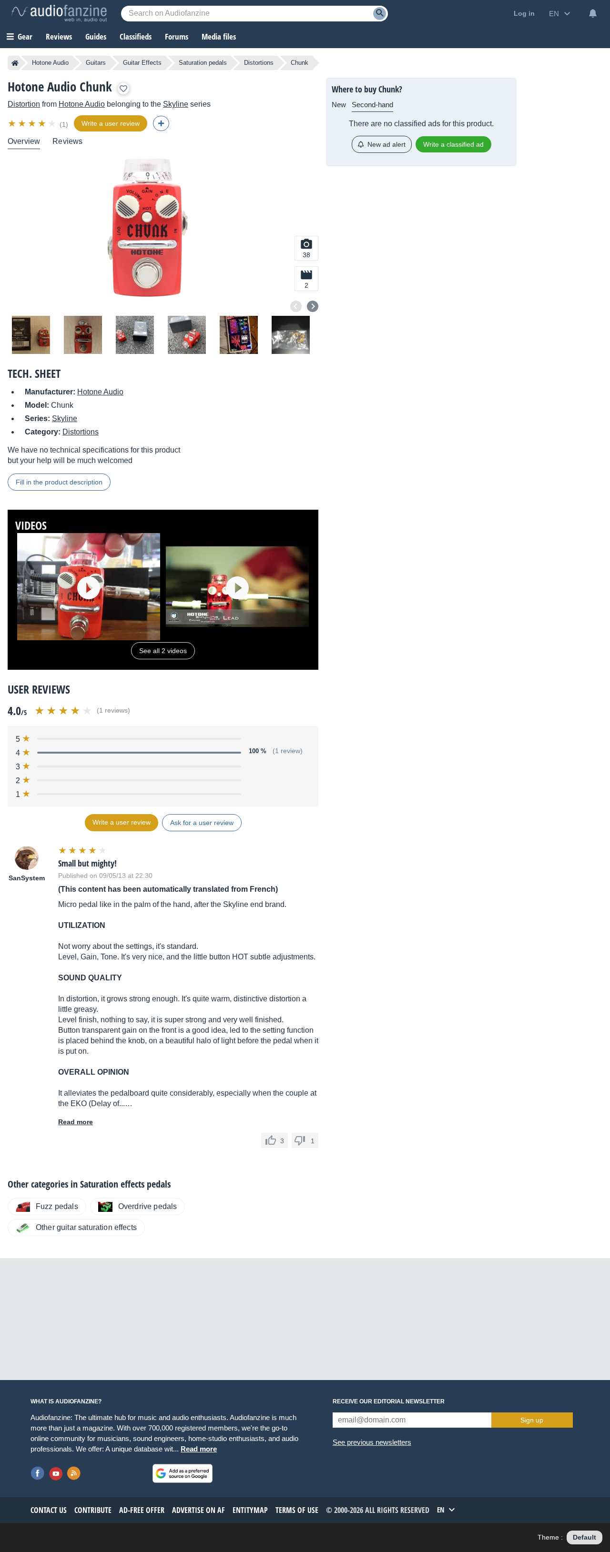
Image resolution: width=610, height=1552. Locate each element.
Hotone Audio (50, 62)
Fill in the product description (59, 482)
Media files (219, 36)
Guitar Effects (142, 62)
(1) (64, 124)
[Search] (379, 13)
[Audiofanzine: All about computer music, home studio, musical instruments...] (59, 13)
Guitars (96, 62)
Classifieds (136, 36)
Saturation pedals (203, 62)
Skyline (175, 104)
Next (312, 306)
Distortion (24, 104)
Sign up (531, 1420)
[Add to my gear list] (123, 88)
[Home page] (15, 63)
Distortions (259, 62)
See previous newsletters (372, 1442)
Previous (296, 306)
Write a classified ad (453, 144)
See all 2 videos (163, 651)
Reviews (59, 36)
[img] (33, 123)
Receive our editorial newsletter (389, 1401)
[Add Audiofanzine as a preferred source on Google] (182, 1473)
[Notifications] (593, 13)
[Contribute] (161, 123)
